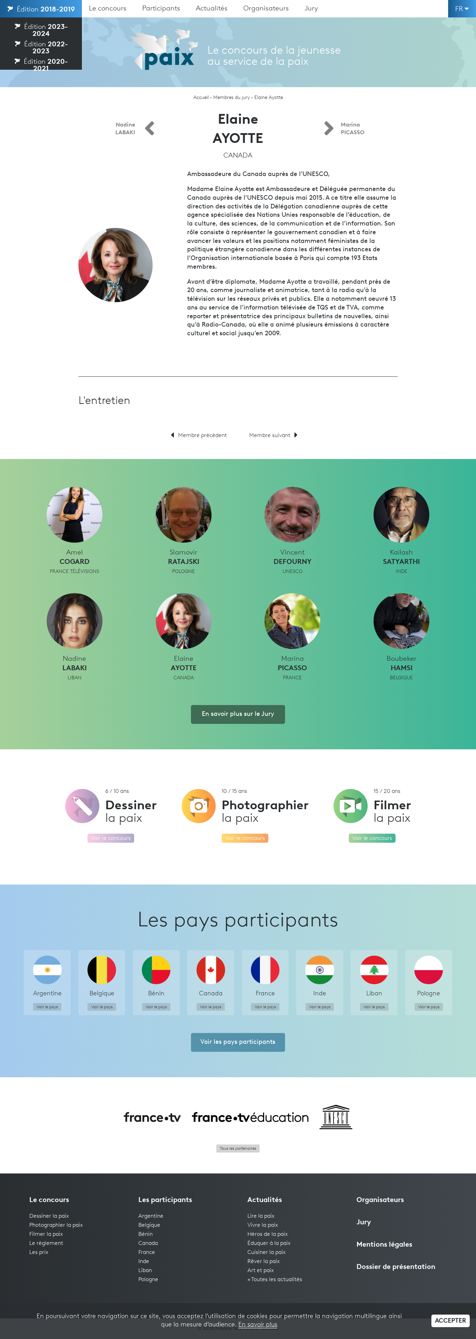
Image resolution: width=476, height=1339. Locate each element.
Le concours (107, 8)
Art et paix (260, 1270)
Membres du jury (231, 97)
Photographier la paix (56, 1225)
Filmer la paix (46, 1234)
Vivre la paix (262, 1225)
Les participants (165, 1200)
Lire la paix (261, 1216)
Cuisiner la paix (266, 1252)
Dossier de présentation (395, 1267)
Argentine (150, 1216)
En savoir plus (257, 1325)
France (146, 1252)
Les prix (38, 1252)
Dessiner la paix (49, 1216)
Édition (45, 9)
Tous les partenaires (238, 1149)
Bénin (145, 1234)
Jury (311, 8)
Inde (143, 1261)
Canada (148, 1243)
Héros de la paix (267, 1234)
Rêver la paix (263, 1261)
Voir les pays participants (237, 1042)
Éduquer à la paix (269, 1243)
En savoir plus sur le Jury (238, 714)
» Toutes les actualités (274, 1280)
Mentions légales (384, 1244)
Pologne (148, 1280)
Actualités (212, 8)
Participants (161, 8)
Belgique (149, 1225)
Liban (145, 1270)
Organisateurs (266, 8)
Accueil (201, 97)
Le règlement (46, 1243)
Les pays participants (237, 921)
